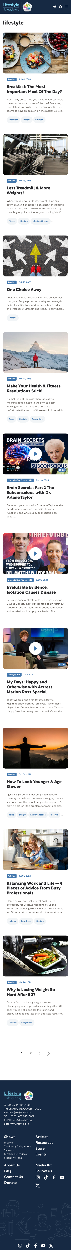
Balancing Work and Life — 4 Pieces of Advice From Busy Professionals (34, 888)
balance (12, 921)
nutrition (39, 120)
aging (11, 815)
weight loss (26, 1023)
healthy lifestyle (38, 815)
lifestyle (27, 120)
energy (22, 815)
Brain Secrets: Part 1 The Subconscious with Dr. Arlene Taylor (30, 493)
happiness (26, 921)
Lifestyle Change (41, 221)
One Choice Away (24, 290)
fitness (12, 221)
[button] (60, 7)
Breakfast (13, 120)
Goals (11, 419)
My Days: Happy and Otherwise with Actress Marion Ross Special (30, 687)
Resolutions (37, 419)
